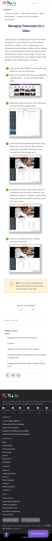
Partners (5, 483)
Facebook (7, 376)
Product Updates (32, 520)
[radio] (19, 310)
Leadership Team (9, 473)
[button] (5, 534)
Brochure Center (8, 449)
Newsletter (6, 462)
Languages (7, 9)
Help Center (7, 459)
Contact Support (38, 534)
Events (5, 455)
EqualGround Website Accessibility (15, 431)
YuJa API (10, 343)
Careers (5, 477)
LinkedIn (18, 376)
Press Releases (8, 480)
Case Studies (7, 445)
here (36, 60)
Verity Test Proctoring (10, 428)
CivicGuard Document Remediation (15, 434)
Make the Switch (8, 487)
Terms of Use (7, 498)
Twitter (13, 376)
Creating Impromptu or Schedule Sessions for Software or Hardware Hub (26, 356)
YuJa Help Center (11, 13)
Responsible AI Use (9, 508)
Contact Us (6, 490)
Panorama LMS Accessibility (13, 424)
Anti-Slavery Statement (11, 511)
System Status (12, 520)
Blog (4, 442)
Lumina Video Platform (29, 13)
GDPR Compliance (9, 505)
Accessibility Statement (11, 501)
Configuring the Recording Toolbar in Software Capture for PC (26, 365)
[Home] (9, 5)
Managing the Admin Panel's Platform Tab (22, 338)
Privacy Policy (7, 515)
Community (6, 452)
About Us (5, 470)
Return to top (10, 320)
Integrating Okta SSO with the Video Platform (23, 349)
